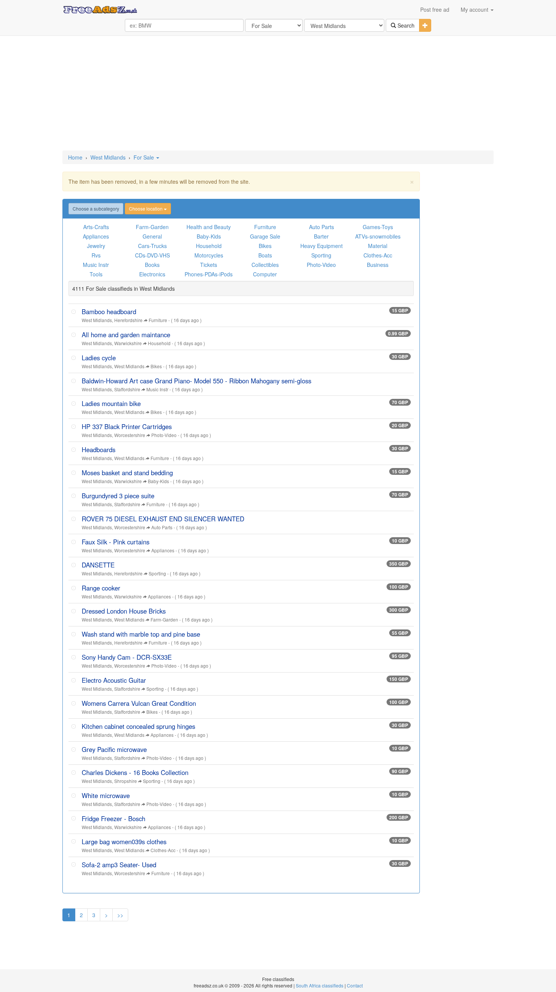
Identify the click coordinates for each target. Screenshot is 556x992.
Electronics (152, 274)
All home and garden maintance (126, 334)
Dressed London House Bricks (124, 610)
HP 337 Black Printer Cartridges (127, 426)
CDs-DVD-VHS (152, 255)
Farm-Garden (152, 227)
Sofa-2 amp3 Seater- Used (119, 864)
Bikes (265, 246)
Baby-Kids (209, 236)
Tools (96, 274)
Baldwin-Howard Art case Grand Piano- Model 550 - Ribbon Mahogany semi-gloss (196, 380)
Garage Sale (265, 236)
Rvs (96, 255)
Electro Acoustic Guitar (114, 680)
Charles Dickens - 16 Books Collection (135, 772)
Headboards (98, 449)
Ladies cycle (99, 357)
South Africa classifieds (319, 985)
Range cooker (101, 587)
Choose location (146, 208)
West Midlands (108, 157)
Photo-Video (321, 264)
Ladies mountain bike (111, 403)
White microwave (106, 795)
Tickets (208, 264)
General (152, 236)
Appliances (96, 236)
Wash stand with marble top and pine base (141, 634)
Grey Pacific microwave (114, 749)
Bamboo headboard (109, 311)
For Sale (144, 157)
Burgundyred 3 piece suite (118, 495)
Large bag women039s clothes (124, 841)
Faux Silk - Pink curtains (115, 541)
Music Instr (96, 264)
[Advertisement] (278, 94)
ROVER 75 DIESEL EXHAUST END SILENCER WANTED (163, 518)
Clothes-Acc (377, 255)
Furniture (265, 227)
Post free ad (434, 9)
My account (475, 9)
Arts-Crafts (96, 227)
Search (405, 25)
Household (209, 246)
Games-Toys (378, 227)
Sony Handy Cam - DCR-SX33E (127, 657)
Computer (265, 274)
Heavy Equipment (321, 246)
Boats (265, 255)
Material (377, 246)
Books (152, 264)
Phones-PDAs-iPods (209, 274)
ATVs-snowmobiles (378, 236)
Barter (321, 236)
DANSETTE (98, 564)
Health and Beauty (208, 227)
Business (377, 264)
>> (120, 915)
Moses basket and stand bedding (127, 472)
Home (75, 157)
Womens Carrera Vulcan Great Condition (139, 703)
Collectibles (265, 264)
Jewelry (96, 246)
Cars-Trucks (152, 246)
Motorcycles (208, 255)
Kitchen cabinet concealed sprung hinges (138, 726)
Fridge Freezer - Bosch (113, 818)
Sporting (321, 255)
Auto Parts (321, 227)
